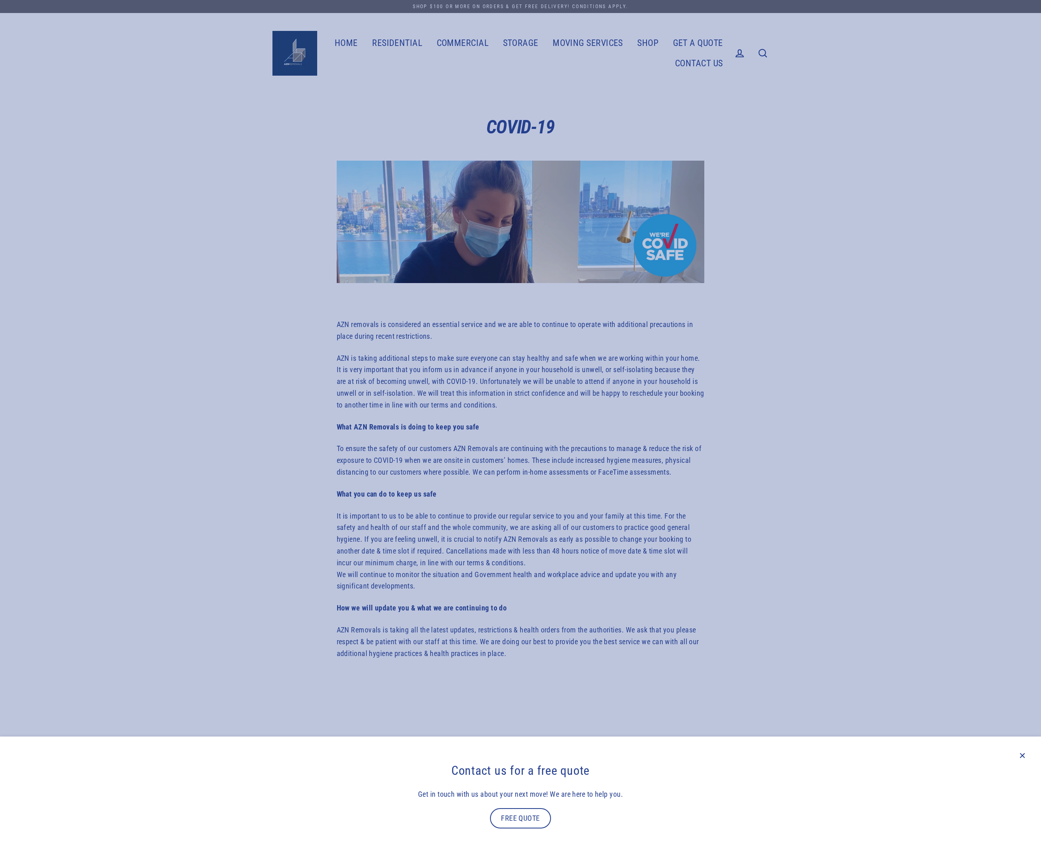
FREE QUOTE (520, 818)
